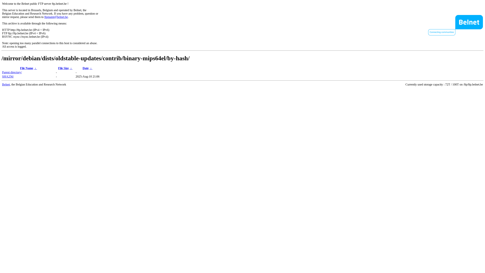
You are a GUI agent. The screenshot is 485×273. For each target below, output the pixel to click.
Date (86, 68)
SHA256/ (8, 76)
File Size (63, 68)
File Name (26, 68)
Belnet (6, 84)
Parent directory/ (12, 72)
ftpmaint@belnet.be (56, 17)
